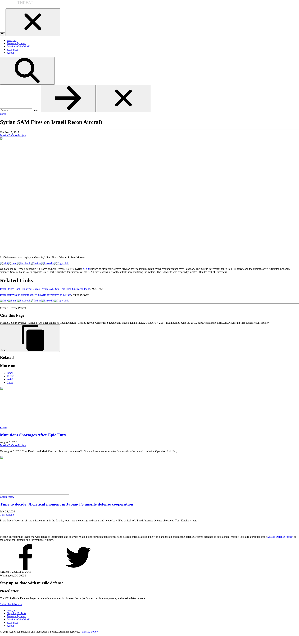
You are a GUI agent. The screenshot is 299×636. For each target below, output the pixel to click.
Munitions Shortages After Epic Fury (33, 435)
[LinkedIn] (47, 263)
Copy (4, 350)
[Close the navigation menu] (33, 22)
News (3, 113)
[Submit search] (68, 98)
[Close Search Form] (123, 98)
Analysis (11, 40)
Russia (10, 376)
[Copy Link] (61, 263)
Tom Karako (7, 514)
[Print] (4, 263)
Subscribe (5, 604)
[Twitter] (36, 263)
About (10, 52)
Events (3, 427)
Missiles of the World (18, 46)
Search (36, 110)
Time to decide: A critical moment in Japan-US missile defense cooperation (66, 504)
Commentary (7, 496)
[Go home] (16, 6)
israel (10, 372)
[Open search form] (27, 71)
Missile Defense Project (13, 135)
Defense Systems (16, 43)
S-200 (86, 268)
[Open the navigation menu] (2, 34)
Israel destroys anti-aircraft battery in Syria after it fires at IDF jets (35, 294)
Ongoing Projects (16, 613)
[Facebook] (24, 263)
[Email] (12, 263)
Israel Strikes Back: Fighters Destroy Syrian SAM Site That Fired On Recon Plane (45, 288)
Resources (12, 49)
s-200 (10, 379)
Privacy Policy (90, 631)
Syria (10, 382)
